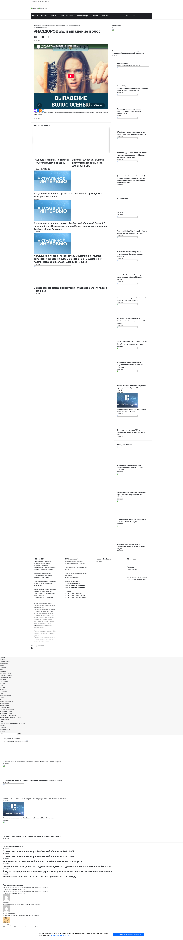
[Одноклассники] (40, 110)
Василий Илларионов (9, 913)
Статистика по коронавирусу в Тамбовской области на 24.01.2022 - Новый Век (25, 891)
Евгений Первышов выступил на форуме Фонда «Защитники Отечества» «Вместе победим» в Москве (132, 88)
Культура (2, 683)
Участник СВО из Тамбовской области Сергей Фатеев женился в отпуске (32, 762)
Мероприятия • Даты (6, 677)
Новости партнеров (5, 695)
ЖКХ (1, 669)
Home (36, 25)
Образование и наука (6, 675)
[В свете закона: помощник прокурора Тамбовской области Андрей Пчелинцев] (52, 267)
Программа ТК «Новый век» (8, 715)
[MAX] (35, 110)
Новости (44, 16)
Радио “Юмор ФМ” (5, 729)
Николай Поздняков (8, 925)
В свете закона (4, 705)
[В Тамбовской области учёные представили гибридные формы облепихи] (127, 238)
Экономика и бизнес (6, 673)
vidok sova (6, 902)
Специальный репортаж (7, 709)
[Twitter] (0, 653)
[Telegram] (43, 110)
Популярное (120, 212)
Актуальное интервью (6, 701)
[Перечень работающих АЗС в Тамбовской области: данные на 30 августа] (127, 305)
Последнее (120, 214)
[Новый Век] (39, 8)
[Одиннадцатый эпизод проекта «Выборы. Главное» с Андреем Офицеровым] (127, 95)
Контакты (95, 16)
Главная (35, 16)
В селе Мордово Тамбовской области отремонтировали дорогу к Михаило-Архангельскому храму (131, 155)
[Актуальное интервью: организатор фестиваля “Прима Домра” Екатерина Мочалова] (52, 191)
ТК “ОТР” (2, 731)
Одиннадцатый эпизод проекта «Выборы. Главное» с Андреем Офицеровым (129, 111)
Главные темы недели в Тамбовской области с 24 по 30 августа (28, 818)
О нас (1, 721)
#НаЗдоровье (51, 25)
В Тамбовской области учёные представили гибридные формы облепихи (130, 254)
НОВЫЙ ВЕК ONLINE (67, 16)
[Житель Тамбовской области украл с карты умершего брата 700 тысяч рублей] (127, 261)
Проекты (54, 16)
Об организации (82, 16)
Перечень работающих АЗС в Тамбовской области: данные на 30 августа (131, 321)
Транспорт (3, 671)
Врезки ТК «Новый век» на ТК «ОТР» (10, 717)
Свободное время (5, 707)
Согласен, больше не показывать (128, 934)
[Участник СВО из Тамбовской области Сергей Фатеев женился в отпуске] (127, 217)
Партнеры (105, 16)
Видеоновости (4, 663)
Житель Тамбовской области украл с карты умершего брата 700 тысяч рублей (131, 277)
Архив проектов (42, 25)
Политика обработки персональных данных (12, 723)
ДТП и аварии (4, 691)
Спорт (1, 685)
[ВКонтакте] (38, 110)
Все (1, 699)
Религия (2, 687)
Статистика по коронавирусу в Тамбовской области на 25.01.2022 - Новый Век (25, 887)
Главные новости (5, 661)
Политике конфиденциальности (59, 935)
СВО (1, 693)
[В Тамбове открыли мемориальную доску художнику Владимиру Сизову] (127, 118)
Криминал (3, 679)
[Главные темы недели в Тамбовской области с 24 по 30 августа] (127, 284)
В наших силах (4, 703)
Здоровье (3, 689)
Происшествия (4, 681)
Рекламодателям (132, 569)
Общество (3, 667)
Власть (2, 665)
